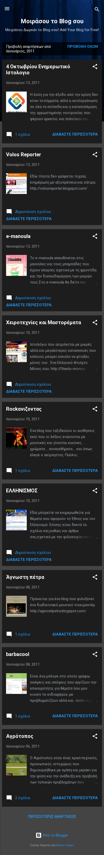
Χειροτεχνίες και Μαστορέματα (43, 322)
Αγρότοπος (19, 736)
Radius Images (65, 845)
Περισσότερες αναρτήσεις (52, 817)
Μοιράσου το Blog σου (52, 21)
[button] (95, 67)
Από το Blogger (55, 835)
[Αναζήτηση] (97, 10)
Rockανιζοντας (24, 409)
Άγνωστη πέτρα (25, 577)
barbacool (17, 654)
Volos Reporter (23, 154)
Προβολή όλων (82, 46)
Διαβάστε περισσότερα (75, 134)
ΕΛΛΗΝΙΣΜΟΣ (22, 491)
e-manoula (18, 236)
